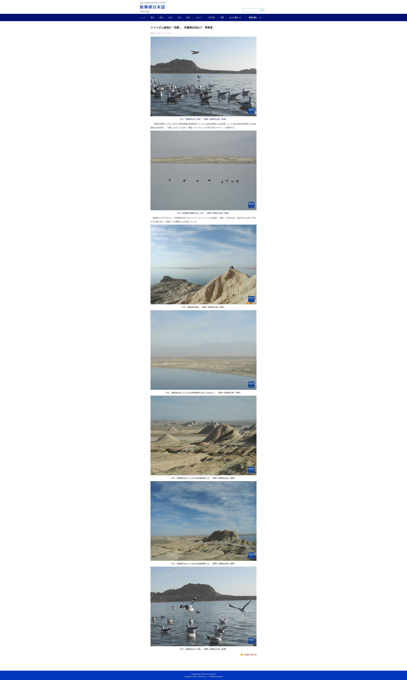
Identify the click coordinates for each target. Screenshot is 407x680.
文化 (179, 17)
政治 (152, 17)
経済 (161, 17)
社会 (170, 17)
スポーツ (199, 17)
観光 (188, 17)
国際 (222, 17)
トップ (142, 17)
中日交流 (211, 17)
